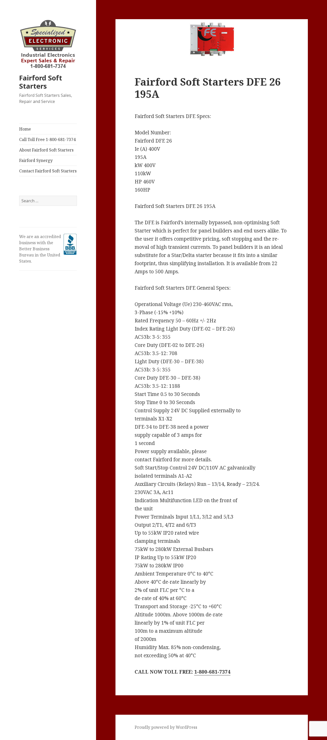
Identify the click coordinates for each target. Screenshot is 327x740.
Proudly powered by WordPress (166, 727)
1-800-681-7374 (212, 671)
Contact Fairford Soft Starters (48, 171)
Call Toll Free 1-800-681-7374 (47, 139)
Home (25, 129)
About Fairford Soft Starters (46, 150)
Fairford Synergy (36, 160)
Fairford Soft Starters (40, 82)
